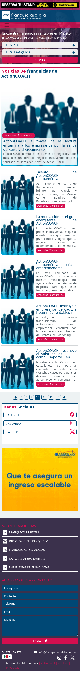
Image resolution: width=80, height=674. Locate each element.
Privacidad (13, 667)
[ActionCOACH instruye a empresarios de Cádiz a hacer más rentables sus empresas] (17, 323)
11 (44, 397)
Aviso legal (48, 663)
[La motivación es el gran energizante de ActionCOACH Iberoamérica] (17, 234)
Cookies (63, 663)
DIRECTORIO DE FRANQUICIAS (28, 541)
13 (57, 397)
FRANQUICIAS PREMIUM (24, 532)
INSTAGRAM (14, 423)
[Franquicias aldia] (24, 15)
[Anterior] (15, 397)
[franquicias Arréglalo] (40, 479)
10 (37, 397)
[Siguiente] (64, 397)
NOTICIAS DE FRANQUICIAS (26, 558)
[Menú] (6, 25)
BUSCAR (40, 60)
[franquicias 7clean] (40, 4)
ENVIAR (38, 641)
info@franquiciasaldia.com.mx (57, 652)
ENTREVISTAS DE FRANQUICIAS (28, 567)
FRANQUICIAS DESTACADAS (26, 550)
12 (51, 397)
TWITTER (12, 432)
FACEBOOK (13, 415)
